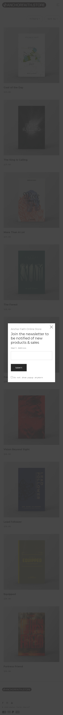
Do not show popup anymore (28, 377)
